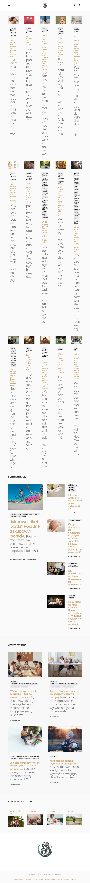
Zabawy (71, 811)
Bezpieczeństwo (76, 179)
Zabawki (29, 32)
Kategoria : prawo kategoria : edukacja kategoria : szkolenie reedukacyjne (24, 684)
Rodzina (13, 33)
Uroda (61, 31)
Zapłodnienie (45, 356)
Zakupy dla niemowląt (18, 516)
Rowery (36, 514)
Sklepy (60, 173)
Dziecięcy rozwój (23, 756)
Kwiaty (29, 176)
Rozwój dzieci (45, 205)
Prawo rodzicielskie (72, 485)
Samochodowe (76, 218)
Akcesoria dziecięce (45, 175)
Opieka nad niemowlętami (73, 566)
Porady (13, 514)
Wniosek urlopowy (71, 490)
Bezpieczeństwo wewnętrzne (77, 184)
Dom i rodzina (76, 29)
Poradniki (29, 351)
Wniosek (72, 487)
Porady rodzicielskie (13, 29)
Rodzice (24, 687)
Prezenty (14, 758)
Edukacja (72, 595)
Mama (44, 28)
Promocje (29, 29)
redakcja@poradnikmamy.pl (52, 874)
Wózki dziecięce (45, 217)
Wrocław (60, 176)
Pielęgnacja (45, 31)
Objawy (78, 520)
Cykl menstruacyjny (45, 349)
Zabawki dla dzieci (61, 182)
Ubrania (13, 180)
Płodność (45, 353)
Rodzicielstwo (56, 687)
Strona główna (18, 879)
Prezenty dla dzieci (45, 201)
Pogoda (13, 177)
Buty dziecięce (45, 179)
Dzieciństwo (45, 193)
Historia (29, 174)
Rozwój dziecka (67, 687)
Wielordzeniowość (45, 209)
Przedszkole (15, 687)
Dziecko (12, 174)
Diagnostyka (13, 351)
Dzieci (45, 182)
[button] (9, 5)
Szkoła (71, 597)
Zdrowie (13, 36)
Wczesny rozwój (38, 879)
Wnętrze (76, 32)
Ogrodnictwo (29, 179)
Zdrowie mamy (13, 365)
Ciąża (13, 348)
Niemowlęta (73, 563)
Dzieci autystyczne (45, 186)
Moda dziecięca (45, 197)
